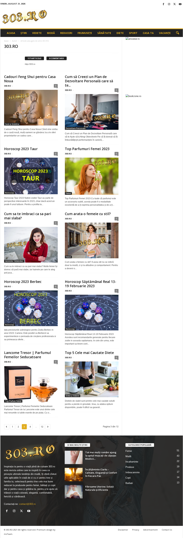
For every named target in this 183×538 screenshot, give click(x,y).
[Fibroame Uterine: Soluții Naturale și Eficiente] (74, 491)
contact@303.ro (27, 504)
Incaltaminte (131, 461)
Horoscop (9, 193)
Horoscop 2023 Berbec (22, 281)
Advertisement (150, 529)
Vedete (37, 33)
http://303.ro (30, 64)
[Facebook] (163, 4)
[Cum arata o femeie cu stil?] (91, 240)
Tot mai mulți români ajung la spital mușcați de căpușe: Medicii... (100, 455)
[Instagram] (169, 4)
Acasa (11, 33)
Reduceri (66, 33)
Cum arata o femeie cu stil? (88, 214)
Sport (133, 33)
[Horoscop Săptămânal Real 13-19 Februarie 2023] (91, 312)
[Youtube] (180, 4)
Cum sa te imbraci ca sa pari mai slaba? (27, 216)
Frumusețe (85, 33)
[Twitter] (174, 4)
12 (42, 426)
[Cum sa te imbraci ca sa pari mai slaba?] (31, 245)
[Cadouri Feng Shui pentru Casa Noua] (31, 107)
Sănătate (104, 33)
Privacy (135, 529)
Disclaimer (123, 529)
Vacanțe (165, 33)
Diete (120, 33)
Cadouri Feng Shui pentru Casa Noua (30, 78)
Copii (128, 477)
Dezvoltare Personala (75, 128)
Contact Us (167, 529)
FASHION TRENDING (14, 261)
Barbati (129, 483)
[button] (177, 33)
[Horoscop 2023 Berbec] (31, 308)
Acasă (6, 41)
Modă (51, 33)
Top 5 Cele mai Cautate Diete (89, 352)
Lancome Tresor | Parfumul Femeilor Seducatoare (27, 354)
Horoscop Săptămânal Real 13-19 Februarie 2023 (90, 283)
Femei (68, 193)
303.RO (7, 85)
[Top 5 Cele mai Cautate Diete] (91, 379)
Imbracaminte (132, 472)
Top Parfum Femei (13, 401)
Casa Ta (148, 33)
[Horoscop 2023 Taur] (31, 176)
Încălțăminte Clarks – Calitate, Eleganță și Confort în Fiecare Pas (101, 472)
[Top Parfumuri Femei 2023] (91, 176)
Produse (129, 467)
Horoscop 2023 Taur (21, 149)
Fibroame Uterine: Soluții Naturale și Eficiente (99, 488)
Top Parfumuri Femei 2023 (87, 149)
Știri (24, 33)
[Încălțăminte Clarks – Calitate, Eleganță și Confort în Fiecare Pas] (74, 474)
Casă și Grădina (12, 124)
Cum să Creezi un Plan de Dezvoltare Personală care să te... (89, 81)
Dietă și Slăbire (72, 395)
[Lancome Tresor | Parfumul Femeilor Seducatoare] (31, 384)
